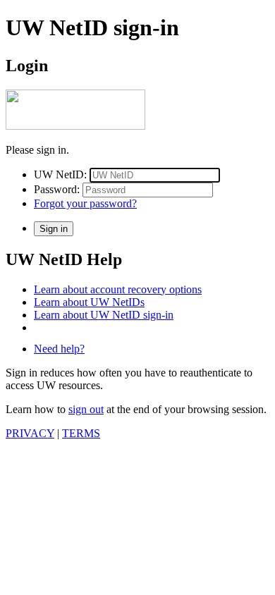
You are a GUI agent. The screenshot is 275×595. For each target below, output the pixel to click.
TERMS (81, 433)
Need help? (59, 349)
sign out (86, 409)
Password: (57, 189)
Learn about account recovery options (118, 289)
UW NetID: (60, 174)
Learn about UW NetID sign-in (103, 315)
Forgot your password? (85, 203)
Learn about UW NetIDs (89, 302)
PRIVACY (30, 433)
